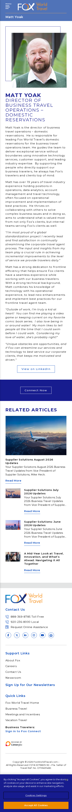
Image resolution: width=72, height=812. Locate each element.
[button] (36, 390)
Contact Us (13, 671)
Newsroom (13, 677)
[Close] (66, 780)
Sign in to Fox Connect (23, 731)
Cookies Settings (36, 795)
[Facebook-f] (8, 635)
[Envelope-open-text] (51, 635)
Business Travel (16, 708)
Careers (11, 666)
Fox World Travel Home (22, 702)
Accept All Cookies (36, 805)
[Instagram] (34, 635)
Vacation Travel (16, 720)
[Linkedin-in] (25, 635)
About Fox (12, 660)
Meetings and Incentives (22, 714)
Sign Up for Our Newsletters (30, 685)
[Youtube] (42, 635)
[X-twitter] (17, 635)
